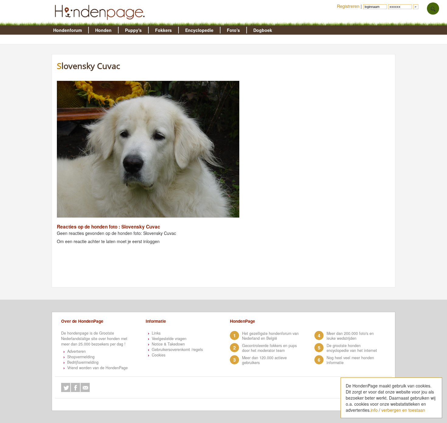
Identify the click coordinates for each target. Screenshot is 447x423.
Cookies (158, 355)
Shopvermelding (81, 356)
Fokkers (163, 30)
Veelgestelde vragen (169, 338)
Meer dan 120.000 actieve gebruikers (264, 360)
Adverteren (76, 351)
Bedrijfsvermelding (83, 362)
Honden (103, 30)
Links (156, 333)
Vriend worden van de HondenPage (97, 367)
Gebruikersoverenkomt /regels (177, 349)
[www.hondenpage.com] (101, 22)
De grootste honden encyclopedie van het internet (352, 348)
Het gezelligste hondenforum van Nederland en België (270, 336)
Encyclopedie (199, 30)
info (374, 410)
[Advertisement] (170, 272)
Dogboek (262, 30)
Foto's (233, 30)
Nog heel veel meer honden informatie (350, 360)
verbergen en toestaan (403, 410)
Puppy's (133, 30)
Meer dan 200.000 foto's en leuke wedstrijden (350, 336)
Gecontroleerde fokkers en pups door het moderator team (269, 348)
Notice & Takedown (168, 344)
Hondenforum (67, 30)
